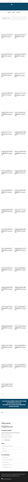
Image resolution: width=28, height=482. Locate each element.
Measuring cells (10, 33)
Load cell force (4, 33)
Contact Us (4, 451)
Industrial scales (11, 92)
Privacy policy (5, 462)
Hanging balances (4, 92)
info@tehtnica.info (11, 1)
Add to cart (11, 24)
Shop (3, 448)
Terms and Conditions (7, 459)
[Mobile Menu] (2, 6)
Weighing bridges (11, 208)
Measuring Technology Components (7, 111)
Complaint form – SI (6, 467)
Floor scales (3, 150)
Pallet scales (23, 111)
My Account (5, 457)
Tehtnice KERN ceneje (7, 446)
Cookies (23, 474)
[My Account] (23, 6)
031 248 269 (19, 1)
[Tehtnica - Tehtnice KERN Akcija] (14, 6)
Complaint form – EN (7, 464)
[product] (7, 27)
